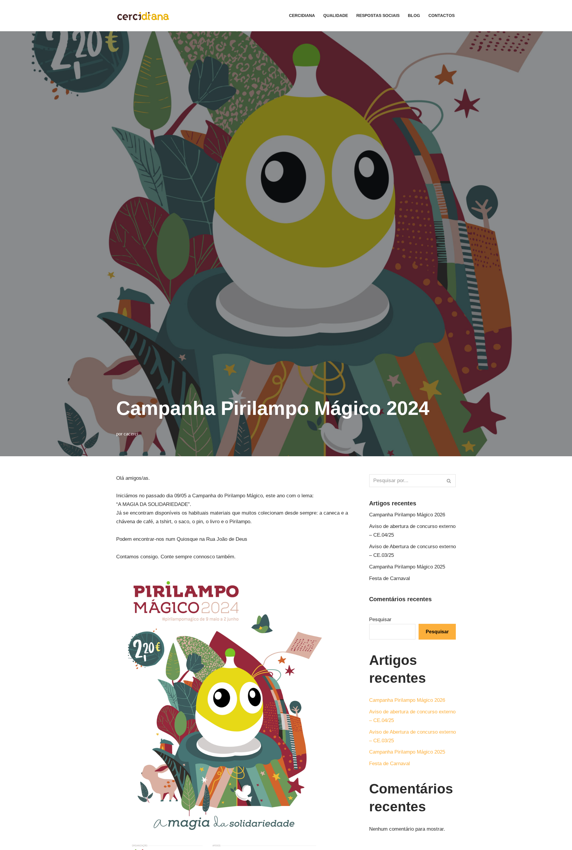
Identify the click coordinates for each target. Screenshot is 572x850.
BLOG (414, 15)
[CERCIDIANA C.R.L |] (143, 15)
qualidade (335, 15)
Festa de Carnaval (389, 578)
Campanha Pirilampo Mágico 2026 (407, 515)
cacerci (131, 433)
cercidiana (302, 15)
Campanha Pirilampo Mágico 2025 (407, 567)
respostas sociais (378, 15)
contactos (441, 15)
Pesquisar (380, 619)
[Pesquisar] (449, 480)
